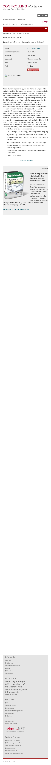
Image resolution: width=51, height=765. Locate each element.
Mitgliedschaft (11, 705)
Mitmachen (10, 708)
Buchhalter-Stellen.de (14, 745)
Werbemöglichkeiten (13, 665)
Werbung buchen (27, 24)
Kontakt (9, 660)
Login (46, 22)
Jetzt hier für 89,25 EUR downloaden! (16, 209)
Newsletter (10, 713)
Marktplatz (11, 33)
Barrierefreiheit (14, 687)
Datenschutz (13, 692)
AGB (8, 668)
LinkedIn (10, 673)
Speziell (26, 33)
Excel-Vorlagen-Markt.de (15, 753)
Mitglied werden (9, 19)
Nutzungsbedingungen (17, 689)
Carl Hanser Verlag (34, 48)
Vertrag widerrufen (17, 684)
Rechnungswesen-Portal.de (16, 743)
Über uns (10, 663)
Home (5, 33)
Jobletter (10, 716)
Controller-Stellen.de (13, 740)
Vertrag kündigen (16, 682)
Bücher (19, 33)
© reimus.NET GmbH (9, 761)
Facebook (10, 671)
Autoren (14, 24)
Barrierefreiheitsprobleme (15, 711)
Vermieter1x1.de (12, 751)
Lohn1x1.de (11, 748)
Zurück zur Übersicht (25, 161)
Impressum (12, 695)
